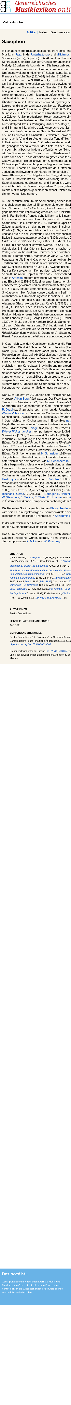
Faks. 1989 (45, 581)
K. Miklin (31, 541)
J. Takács (27, 497)
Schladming (62, 515)
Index (43, 32)
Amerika (17, 277)
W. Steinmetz (10, 497)
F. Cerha (18, 493)
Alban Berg (21, 398)
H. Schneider (49, 453)
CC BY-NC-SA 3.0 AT (57, 651)
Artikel (31, 32)
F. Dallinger (48, 493)
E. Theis (40, 497)
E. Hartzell (63, 493)
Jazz (18, 54)
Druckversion (60, 32)
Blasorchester (59, 508)
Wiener (6, 413)
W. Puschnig (52, 541)
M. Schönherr (55, 461)
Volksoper (18, 413)
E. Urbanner (55, 497)
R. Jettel (7, 409)
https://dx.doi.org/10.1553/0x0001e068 (30, 644)
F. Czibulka (52, 479)
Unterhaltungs (40, 54)
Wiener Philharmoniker (16, 431)
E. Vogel (33, 428)
